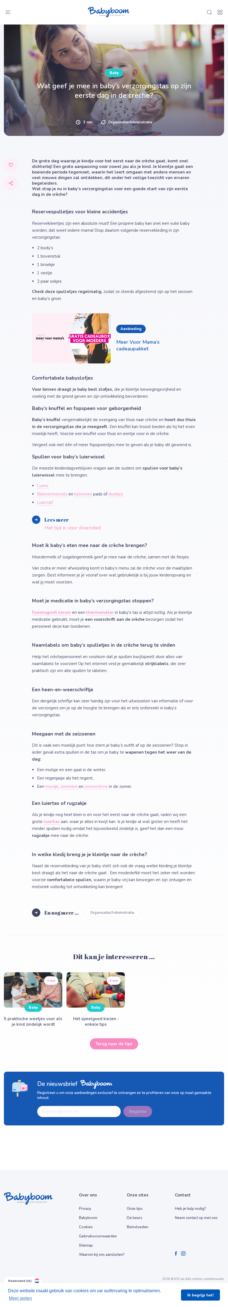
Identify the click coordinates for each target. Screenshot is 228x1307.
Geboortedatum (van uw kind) (47, 331)
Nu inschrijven (114, 439)
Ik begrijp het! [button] (200, 1295)
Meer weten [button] (20, 1298)
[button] (63, 389)
